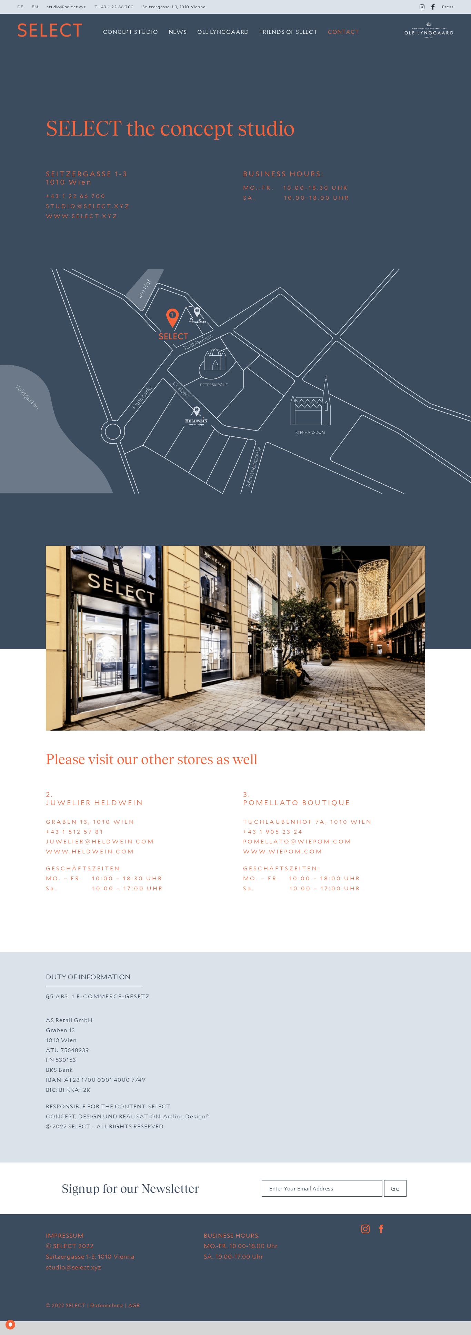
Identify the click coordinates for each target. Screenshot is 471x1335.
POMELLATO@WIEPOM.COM (297, 841)
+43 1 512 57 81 (75, 831)
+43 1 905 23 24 (273, 831)
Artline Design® (186, 1116)
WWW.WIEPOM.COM (283, 851)
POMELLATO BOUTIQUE (297, 802)
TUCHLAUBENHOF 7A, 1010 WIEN (307, 821)
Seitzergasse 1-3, (72, 1256)
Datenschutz (106, 1305)
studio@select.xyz (73, 1267)
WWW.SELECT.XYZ (82, 215)
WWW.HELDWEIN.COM (90, 851)
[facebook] (381, 1229)
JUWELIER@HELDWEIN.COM (100, 841)
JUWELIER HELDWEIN (95, 802)
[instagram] (365, 1229)
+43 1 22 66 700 (76, 195)
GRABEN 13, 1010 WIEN (90, 821)
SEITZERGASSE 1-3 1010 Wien (87, 177)
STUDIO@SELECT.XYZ (88, 205)
